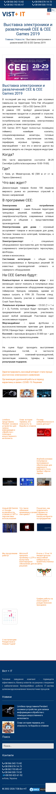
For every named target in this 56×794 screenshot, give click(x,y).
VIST (13, 14)
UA (49, 10)
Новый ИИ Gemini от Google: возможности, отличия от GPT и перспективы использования (10, 513)
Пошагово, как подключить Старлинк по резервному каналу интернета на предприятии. (44, 513)
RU (53, 10)
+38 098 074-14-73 (43, 2)
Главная (9, 39)
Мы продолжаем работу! (9, 554)
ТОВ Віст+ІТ (21, 789)
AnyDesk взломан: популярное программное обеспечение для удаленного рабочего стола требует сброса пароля (45, 466)
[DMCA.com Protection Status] (40, 789)
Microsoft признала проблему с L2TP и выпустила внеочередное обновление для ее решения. (27, 559)
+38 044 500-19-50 (43, 5)
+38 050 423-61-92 (13, 775)
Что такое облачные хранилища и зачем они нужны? (28, 511)
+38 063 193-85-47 (15, 5)
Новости (19, 39)
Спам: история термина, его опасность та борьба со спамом (27, 423)
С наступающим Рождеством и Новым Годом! (9, 642)
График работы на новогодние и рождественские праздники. (45, 602)
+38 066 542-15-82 (15, 2)
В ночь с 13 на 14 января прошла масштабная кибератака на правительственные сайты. (46, 558)
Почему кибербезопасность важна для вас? (46, 422)
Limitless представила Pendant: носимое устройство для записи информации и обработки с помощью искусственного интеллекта (10, 429)
